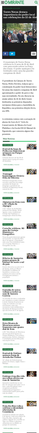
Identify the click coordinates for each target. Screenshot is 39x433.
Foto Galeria (8, 164)
